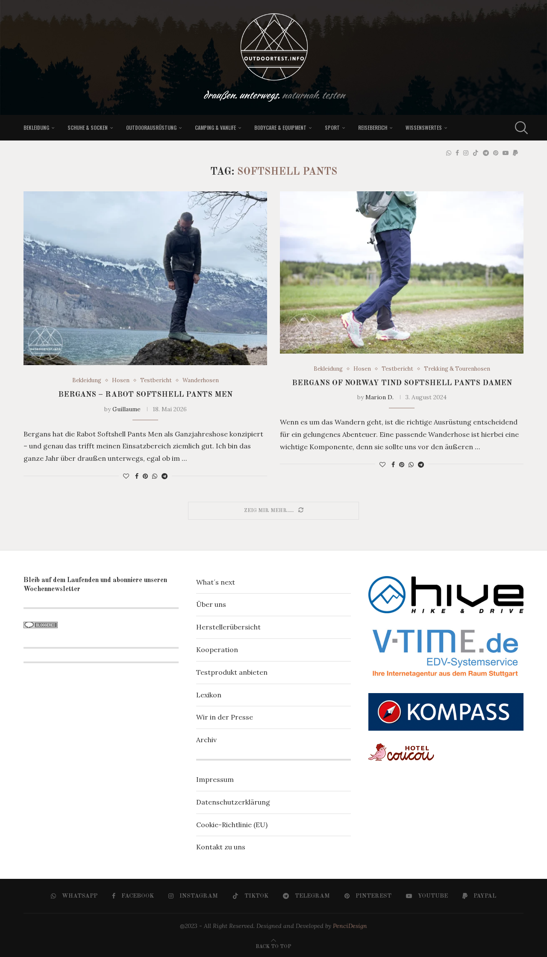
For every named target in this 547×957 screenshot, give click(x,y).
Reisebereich (372, 127)
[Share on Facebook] (136, 476)
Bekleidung (36, 127)
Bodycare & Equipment (280, 127)
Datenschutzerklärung (233, 802)
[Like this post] (126, 476)
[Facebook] (457, 152)
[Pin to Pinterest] (145, 476)
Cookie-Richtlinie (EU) (232, 824)
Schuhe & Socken (88, 127)
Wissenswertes (424, 127)
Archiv (206, 739)
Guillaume (126, 409)
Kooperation (217, 649)
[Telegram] (486, 152)
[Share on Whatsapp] (154, 476)
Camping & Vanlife (215, 127)
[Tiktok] (476, 152)
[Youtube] (506, 152)
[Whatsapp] (448, 152)
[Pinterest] (495, 152)
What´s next (215, 582)
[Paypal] (515, 152)
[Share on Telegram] (165, 476)
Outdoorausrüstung (151, 127)
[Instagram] (465, 152)
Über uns (211, 604)
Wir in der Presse (224, 717)
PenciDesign (350, 926)
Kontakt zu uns (220, 847)
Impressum (215, 779)
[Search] (519, 127)
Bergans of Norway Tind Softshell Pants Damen (402, 383)
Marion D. (379, 397)
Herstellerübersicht (228, 627)
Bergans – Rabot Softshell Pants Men (145, 394)
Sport (332, 127)
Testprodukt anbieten (232, 672)
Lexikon (208, 695)
